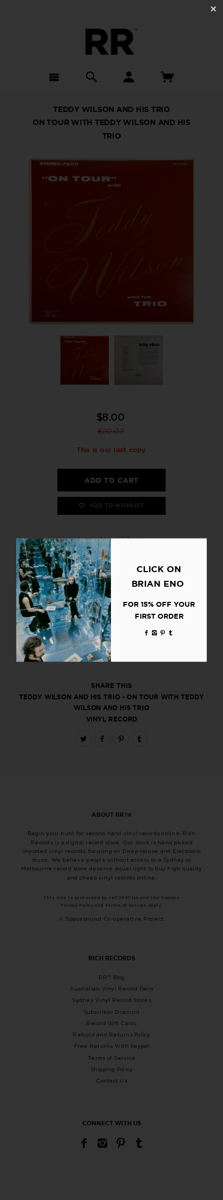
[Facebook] (146, 632)
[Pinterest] (163, 632)
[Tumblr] (171, 632)
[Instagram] (155, 632)
